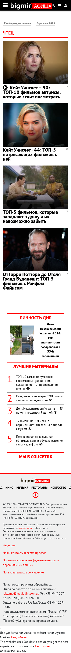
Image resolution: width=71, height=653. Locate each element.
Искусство (58, 488)
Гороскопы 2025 (46, 23)
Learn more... (43, 646)
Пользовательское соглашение (23, 572)
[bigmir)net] (22, 5)
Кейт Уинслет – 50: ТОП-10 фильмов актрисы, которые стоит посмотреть (31, 92)
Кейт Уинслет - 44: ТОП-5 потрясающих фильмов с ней (30, 154)
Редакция (9, 545)
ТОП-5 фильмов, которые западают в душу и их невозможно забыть (30, 216)
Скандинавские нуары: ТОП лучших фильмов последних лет (40, 398)
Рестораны (39, 488)
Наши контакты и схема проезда (24, 553)
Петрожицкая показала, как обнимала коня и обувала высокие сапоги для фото (39, 440)
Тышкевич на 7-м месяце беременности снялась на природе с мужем (39, 425)
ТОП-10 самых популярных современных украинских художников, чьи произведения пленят (37, 382)
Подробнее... (20, 637)
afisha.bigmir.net (26, 528)
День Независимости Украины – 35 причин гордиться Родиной (39, 410)
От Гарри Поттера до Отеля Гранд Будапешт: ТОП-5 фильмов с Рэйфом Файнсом (32, 281)
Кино (9, 488)
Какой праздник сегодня (17, 23)
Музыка (22, 488)
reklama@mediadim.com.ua (21, 593)
